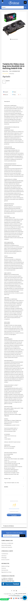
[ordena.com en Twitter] (14, 591)
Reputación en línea (6, 572)
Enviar (22, 535)
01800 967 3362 (10, 581)
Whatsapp (4, 557)
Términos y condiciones (7, 543)
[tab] (14, 101)
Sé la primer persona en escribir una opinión (14, 515)
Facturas (3, 568)
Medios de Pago (5, 566)
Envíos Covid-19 (5, 559)
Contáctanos (4, 553)
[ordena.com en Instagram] (16, 591)
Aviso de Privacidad (6, 545)
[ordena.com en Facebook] (12, 591)
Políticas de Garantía (6, 547)
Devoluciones (4, 570)
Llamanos (3, 555)
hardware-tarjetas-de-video (13, 482)
